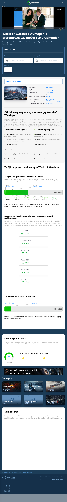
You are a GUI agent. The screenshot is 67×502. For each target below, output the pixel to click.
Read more (59, 9)
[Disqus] (33, 446)
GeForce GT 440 (9, 186)
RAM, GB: (7, 65)
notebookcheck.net (57, 479)
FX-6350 (34, 303)
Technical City (33, 3)
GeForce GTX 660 (37, 186)
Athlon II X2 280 (9, 303)
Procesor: (6, 56)
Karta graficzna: (38, 56)
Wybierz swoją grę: (33, 81)
